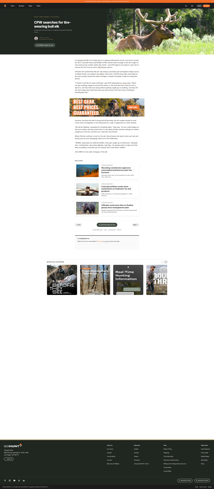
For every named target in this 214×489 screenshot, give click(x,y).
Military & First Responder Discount (175, 464)
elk (87, 60)
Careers (109, 453)
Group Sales (167, 467)
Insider (136, 449)
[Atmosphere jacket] (95, 280)
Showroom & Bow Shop (171, 460)
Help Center (204, 445)
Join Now (206, 6)
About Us (109, 445)
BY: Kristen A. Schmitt (46, 39)
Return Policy (168, 449)
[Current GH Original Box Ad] (62, 280)
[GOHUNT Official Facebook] (5, 481)
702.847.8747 (8, 450)
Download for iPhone (185, 480)
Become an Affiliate (113, 464)
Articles (136, 453)
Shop (165, 445)
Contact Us (9, 459)
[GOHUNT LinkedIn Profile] (24, 481)
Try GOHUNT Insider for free (44, 45)
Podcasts (137, 460)
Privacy (196, 486)
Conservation (111, 456)
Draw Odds (204, 453)
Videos (136, 456)
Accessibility (167, 471)
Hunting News (55, 16)
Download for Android (203, 480)
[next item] (166, 262)
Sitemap (209, 486)
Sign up (99, 241)
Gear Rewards (205, 449)
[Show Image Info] (212, 52)
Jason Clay (126, 83)
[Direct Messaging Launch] (128, 280)
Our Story (110, 449)
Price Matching (168, 456)
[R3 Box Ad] (161, 280)
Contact (109, 460)
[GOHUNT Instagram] (10, 481)
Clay (114, 127)
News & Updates (44, 16)
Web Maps (204, 460)
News (119, 229)
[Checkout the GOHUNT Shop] (192, 6)
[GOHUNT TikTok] (19, 481)
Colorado (79, 60)
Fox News (100, 74)
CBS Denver (102, 67)
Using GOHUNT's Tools (141, 464)
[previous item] (162, 262)
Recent (36, 16)
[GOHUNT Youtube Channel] (14, 481)
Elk (105, 229)
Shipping (166, 453)
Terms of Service (203, 486)
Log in (199, 6)
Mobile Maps (205, 456)
